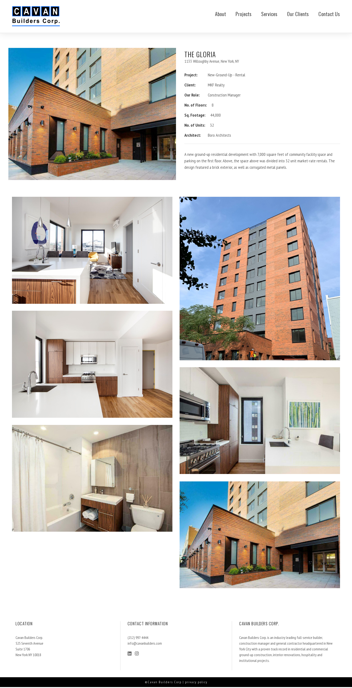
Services (269, 13)
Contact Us (329, 13)
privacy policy (196, 682)
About (220, 13)
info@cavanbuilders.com (145, 643)
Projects (244, 13)
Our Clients (298, 13)
